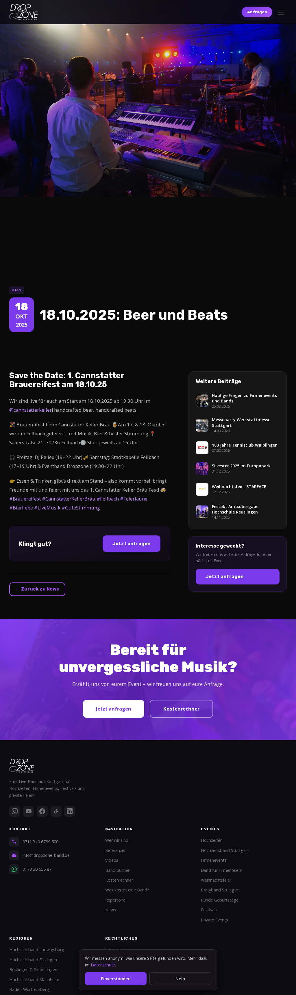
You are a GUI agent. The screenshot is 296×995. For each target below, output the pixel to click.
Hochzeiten (212, 840)
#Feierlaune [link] (133, 498)
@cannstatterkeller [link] (30, 409)
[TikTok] (56, 811)
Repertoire (115, 900)
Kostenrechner (181, 708)
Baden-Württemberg (29, 989)
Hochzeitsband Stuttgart (225, 850)
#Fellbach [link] (108, 498)
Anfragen (257, 12)
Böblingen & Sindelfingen (33, 969)
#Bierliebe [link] (21, 507)
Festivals (209, 909)
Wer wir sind (116, 840)
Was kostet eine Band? (127, 890)
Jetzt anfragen (131, 543)
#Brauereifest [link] (25, 498)
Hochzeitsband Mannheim (34, 979)
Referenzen (116, 850)
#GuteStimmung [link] (81, 507)
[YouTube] (28, 811)
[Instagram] (14, 811)
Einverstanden (116, 978)
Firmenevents (214, 860)
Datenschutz (103, 965)
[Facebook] (42, 811)
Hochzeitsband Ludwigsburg (36, 949)
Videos (111, 860)
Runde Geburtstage (219, 900)
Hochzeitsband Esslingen (33, 959)
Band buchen (117, 870)
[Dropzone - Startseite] (23, 12)
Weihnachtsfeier (216, 880)
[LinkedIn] (69, 811)
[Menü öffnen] (281, 12)
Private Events (214, 920)
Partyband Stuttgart (220, 890)
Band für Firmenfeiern (221, 870)
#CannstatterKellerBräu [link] (68, 498)
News (110, 909)
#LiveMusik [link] (47, 507)
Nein (180, 978)
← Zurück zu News (37, 589)
